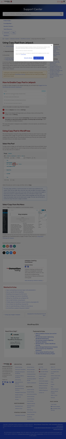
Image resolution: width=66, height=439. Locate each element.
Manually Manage (28, 57)
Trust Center (23, 54)
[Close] (51, 45)
